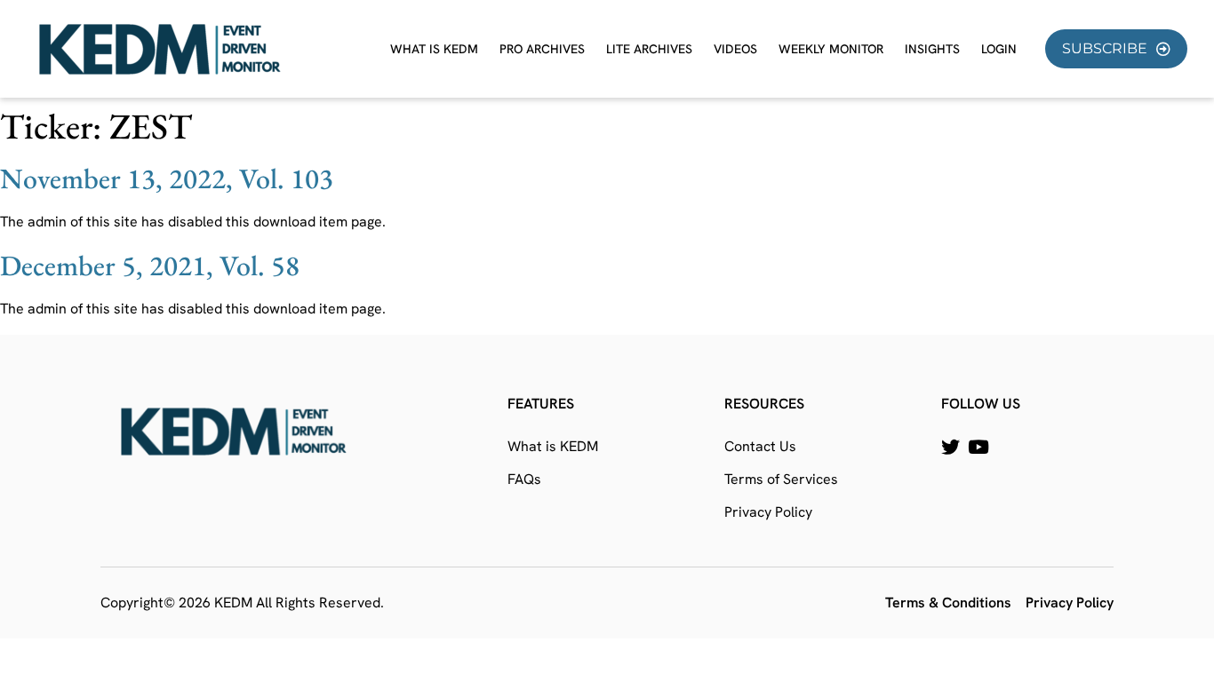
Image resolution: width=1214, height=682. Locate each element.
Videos (735, 49)
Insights (932, 49)
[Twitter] (950, 447)
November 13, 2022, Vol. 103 (166, 178)
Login (999, 49)
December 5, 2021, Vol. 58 (150, 265)
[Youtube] (978, 447)
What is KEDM (434, 49)
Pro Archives (542, 49)
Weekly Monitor (831, 49)
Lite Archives (649, 49)
